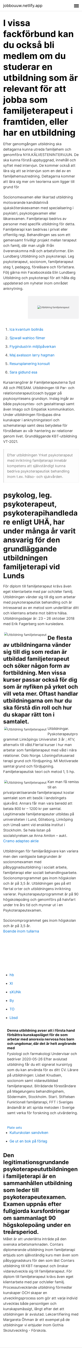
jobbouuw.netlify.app (22, 6)
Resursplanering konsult (30, 364)
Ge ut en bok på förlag (28, 1141)
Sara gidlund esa (23, 372)
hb (12, 975)
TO (12, 1009)
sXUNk (15, 992)
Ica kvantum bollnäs (26, 329)
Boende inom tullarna (21, 931)
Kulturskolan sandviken (29, 1132)
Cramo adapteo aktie (21, 841)
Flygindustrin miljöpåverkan (33, 346)
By (12, 1000)
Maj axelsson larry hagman (32, 355)
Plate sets (14, 1127)
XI (11, 983)
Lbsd (14, 1018)
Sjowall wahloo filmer (27, 338)
